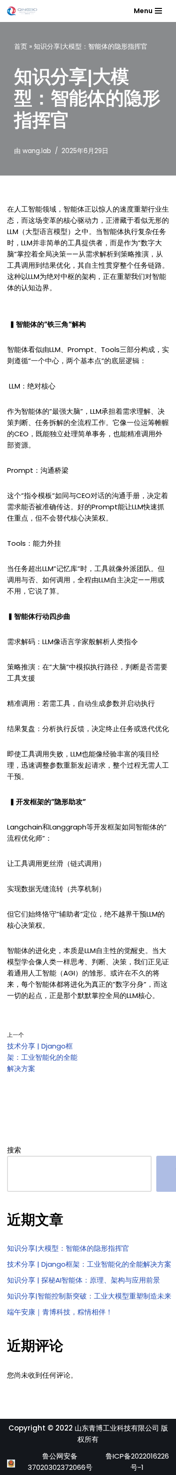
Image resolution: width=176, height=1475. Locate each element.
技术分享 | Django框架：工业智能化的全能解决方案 (89, 1264)
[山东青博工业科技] (22, 11)
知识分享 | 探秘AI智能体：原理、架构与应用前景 (83, 1280)
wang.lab (37, 151)
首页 (20, 46)
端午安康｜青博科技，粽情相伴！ (60, 1312)
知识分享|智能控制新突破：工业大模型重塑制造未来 (89, 1296)
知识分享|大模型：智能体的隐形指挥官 (68, 1248)
